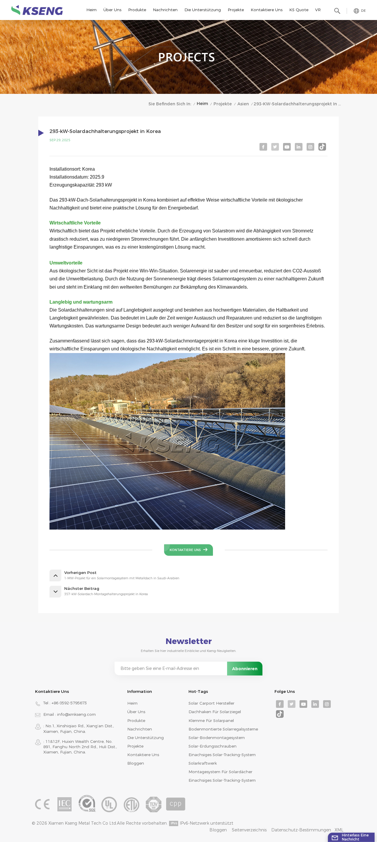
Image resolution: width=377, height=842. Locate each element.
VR (318, 9)
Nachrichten (165, 9)
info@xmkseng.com (76, 714)
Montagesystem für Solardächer (220, 771)
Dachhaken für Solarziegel (214, 711)
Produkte (137, 9)
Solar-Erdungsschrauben (212, 746)
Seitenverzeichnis (249, 830)
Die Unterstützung (202, 9)
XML (339, 830)
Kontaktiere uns (266, 9)
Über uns (112, 9)
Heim (91, 9)
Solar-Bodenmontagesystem (216, 737)
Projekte (236, 9)
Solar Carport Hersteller (211, 703)
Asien (243, 104)
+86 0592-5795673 (69, 702)
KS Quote (298, 9)
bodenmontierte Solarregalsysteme (223, 729)
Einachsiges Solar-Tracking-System (222, 754)
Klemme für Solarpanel (211, 720)
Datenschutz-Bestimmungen (301, 830)
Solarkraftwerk (202, 763)
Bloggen (135, 763)
